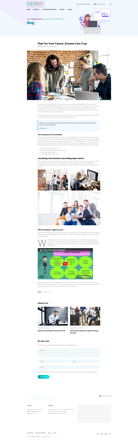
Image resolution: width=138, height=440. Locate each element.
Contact (49, 432)
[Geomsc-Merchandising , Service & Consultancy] (35, 4)
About (55, 432)
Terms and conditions (40, 432)
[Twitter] (101, 433)
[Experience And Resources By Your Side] (53, 316)
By (41, 46)
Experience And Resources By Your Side (51, 331)
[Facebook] (97, 433)
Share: (39, 292)
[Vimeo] (105, 433)
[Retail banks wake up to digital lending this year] (85, 316)
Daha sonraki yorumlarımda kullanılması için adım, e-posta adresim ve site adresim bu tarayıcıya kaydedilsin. (68, 372)
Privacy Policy (30, 432)
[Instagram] (109, 433)
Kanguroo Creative (35, 436)
